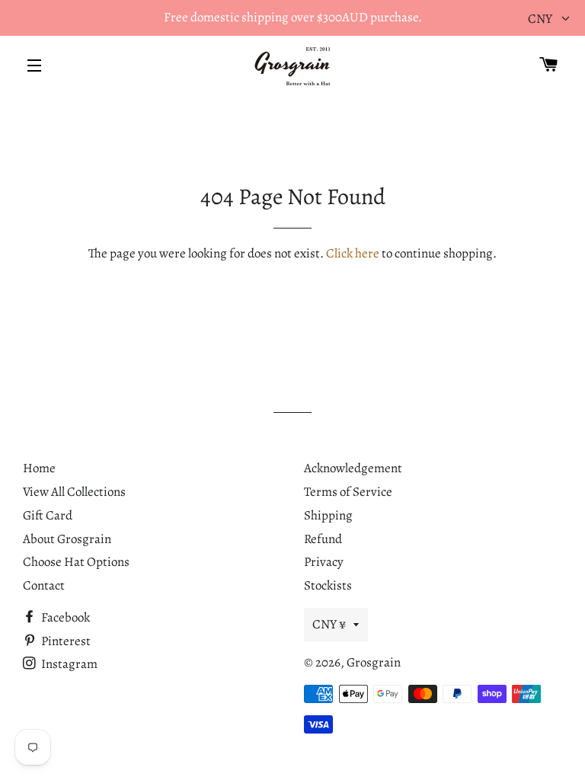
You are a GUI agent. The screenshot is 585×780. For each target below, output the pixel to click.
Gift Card (47, 515)
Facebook (64, 617)
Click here (352, 253)
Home (39, 468)
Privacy (324, 562)
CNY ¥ (329, 624)
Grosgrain (374, 662)
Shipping (328, 515)
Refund (323, 539)
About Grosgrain (67, 539)
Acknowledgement (353, 468)
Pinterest (65, 641)
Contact (44, 585)
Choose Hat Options (76, 562)
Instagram (68, 664)
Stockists (328, 585)
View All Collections (74, 491)
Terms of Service (348, 491)
